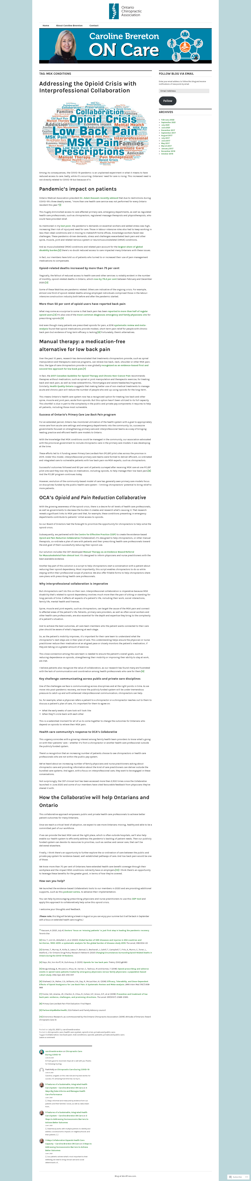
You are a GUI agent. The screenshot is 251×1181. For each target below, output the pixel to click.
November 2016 (168, 151)
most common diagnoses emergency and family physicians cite (112, 314)
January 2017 (167, 148)
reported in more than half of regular (128, 311)
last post (66, 225)
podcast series (71, 891)
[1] (60, 205)
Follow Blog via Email (176, 73)
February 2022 (167, 120)
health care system (72, 1032)
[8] (149, 470)
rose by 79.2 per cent (105, 279)
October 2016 (167, 154)
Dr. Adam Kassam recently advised (99, 198)
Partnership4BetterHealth (54, 1010)
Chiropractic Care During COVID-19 (73, 1069)
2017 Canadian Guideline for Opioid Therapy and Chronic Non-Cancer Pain (91, 375)
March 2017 (166, 146)
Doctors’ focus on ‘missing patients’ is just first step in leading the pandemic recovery (106, 930)
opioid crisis (87, 1032)
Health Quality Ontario (62, 386)
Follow (167, 101)
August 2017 (166, 135)
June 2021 (165, 128)
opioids (90, 1035)
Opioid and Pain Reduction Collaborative (59, 538)
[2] (59, 250)
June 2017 (165, 141)
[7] (84, 368)
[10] (117, 870)
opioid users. (46, 314)
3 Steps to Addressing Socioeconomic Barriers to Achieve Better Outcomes (66, 1119)
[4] (55, 314)
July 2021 (165, 125)
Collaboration (52, 1035)
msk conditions (80, 1035)
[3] (46, 282)
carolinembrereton (71, 1029)
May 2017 (165, 143)
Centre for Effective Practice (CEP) (97, 534)
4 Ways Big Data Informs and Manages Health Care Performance (66, 1091)
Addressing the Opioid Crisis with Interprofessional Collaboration (87, 87)
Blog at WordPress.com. (125, 1176)
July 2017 (165, 138)
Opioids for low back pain (95, 962)
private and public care (104, 1032)
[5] (62, 318)
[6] (99, 332)
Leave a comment (47, 1037)
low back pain (66, 1035)
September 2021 (168, 122)
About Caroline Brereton (69, 25)
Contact (93, 25)
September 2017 (168, 133)
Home (46, 25)
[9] (142, 671)
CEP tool (136, 898)
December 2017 (168, 130)
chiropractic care (55, 1032)
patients (99, 1035)
